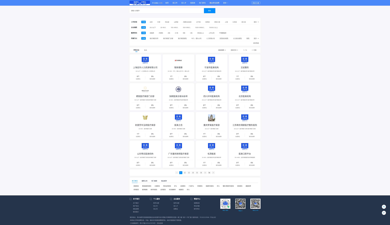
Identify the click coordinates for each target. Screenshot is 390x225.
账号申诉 (197, 209)
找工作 (175, 3)
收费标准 (197, 203)
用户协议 (136, 206)
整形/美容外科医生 (228, 186)
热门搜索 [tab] (154, 181)
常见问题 (197, 206)
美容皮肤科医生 (146, 186)
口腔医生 (157, 186)
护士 (175, 186)
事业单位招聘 (214, 3)
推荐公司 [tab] (144, 181)
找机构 (192, 3)
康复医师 (248, 186)
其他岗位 (136, 186)
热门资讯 (202, 3)
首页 (167, 3)
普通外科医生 (210, 186)
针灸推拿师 (172, 189)
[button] (225, 3)
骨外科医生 (154, 189)
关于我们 (136, 203)
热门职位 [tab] (135, 181)
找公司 (155, 209)
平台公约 (213, 217)
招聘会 (176, 209)
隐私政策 (136, 209)
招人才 (183, 3)
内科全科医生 (167, 186)
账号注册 (156, 203)
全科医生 (163, 189)
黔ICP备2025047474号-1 (148, 223)
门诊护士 (191, 186)
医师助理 (144, 189)
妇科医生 (239, 186)
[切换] (161, 3)
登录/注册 (256, 3)
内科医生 (136, 189)
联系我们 (136, 212)
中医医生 (200, 186)
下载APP (240, 211)
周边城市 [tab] (164, 181)
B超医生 (181, 189)
